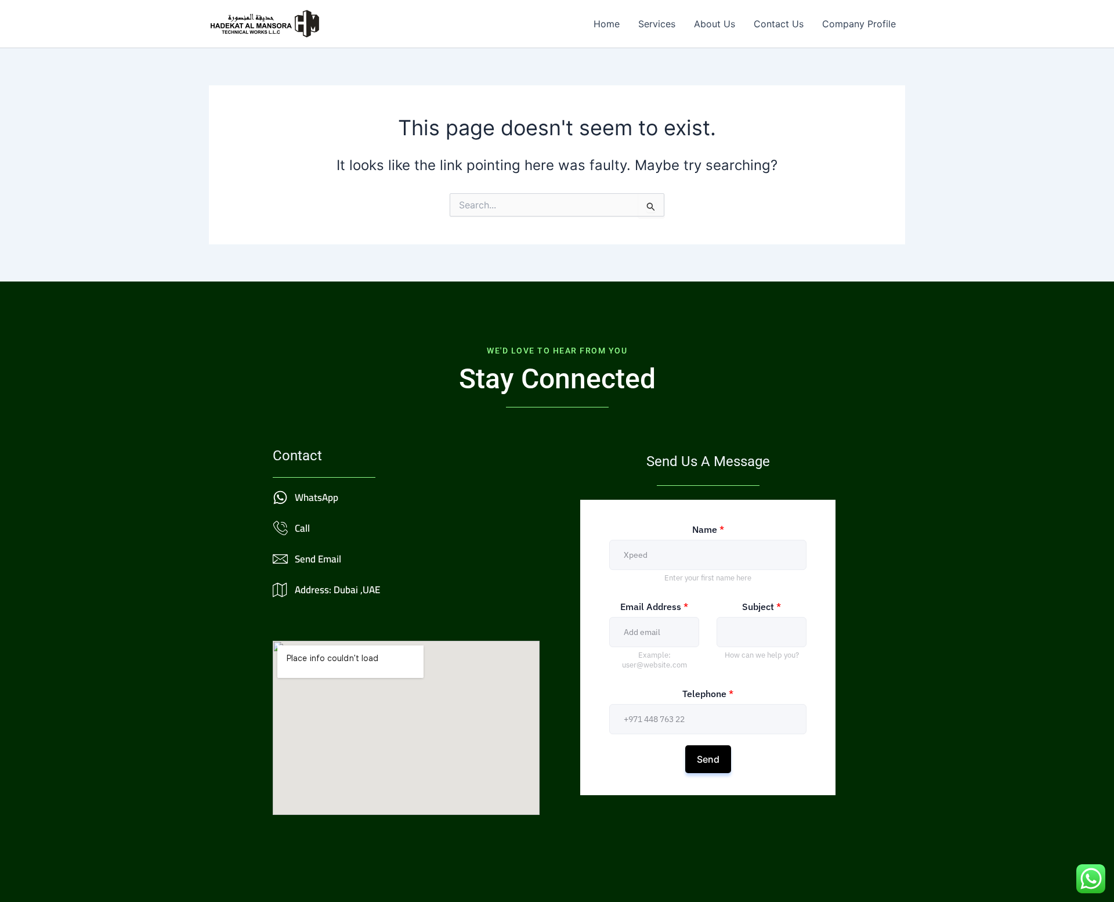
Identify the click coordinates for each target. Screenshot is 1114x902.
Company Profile (859, 24)
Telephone (707, 693)
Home (607, 24)
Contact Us (779, 24)
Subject (761, 606)
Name (708, 529)
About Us (714, 24)
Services (656, 24)
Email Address (654, 606)
